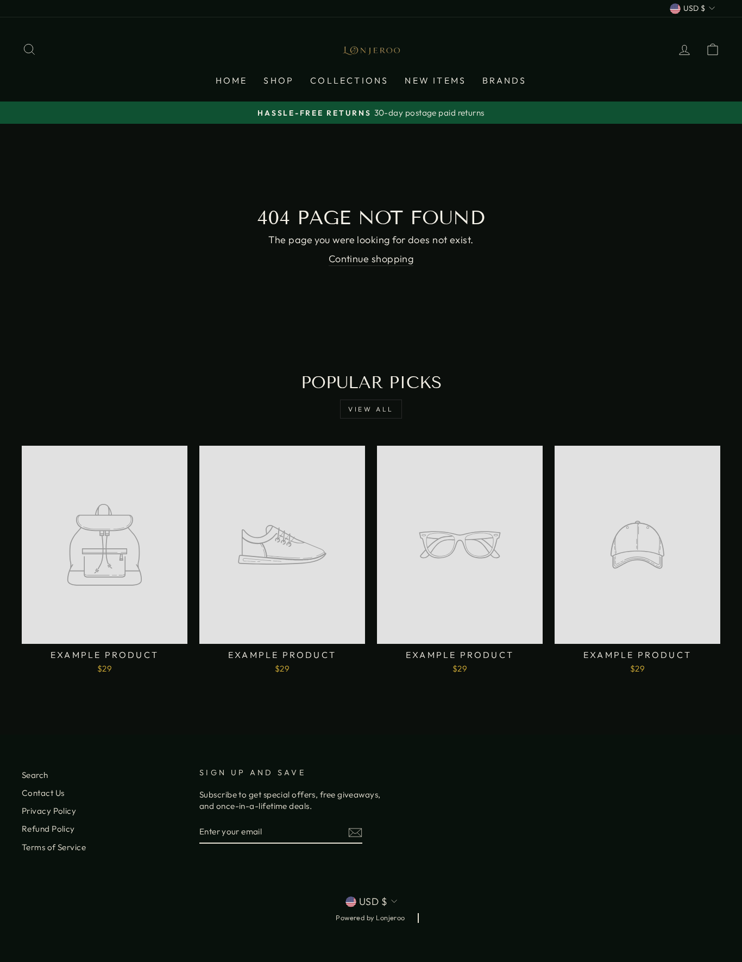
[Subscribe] (355, 832)
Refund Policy (48, 829)
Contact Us (43, 793)
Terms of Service (54, 847)
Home (232, 80)
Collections (349, 80)
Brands (504, 80)
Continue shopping (371, 258)
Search (35, 775)
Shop (278, 80)
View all (371, 409)
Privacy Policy (49, 811)
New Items (435, 80)
